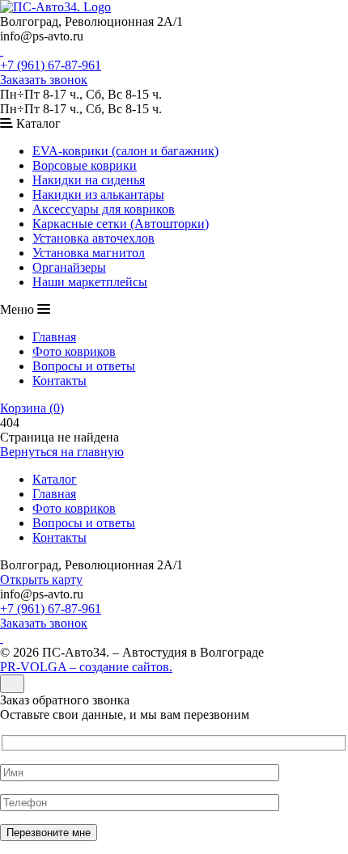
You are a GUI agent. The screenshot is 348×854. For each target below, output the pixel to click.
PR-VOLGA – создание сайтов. (86, 667)
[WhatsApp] (1, 50)
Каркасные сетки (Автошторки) (120, 223)
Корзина (32, 408)
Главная (54, 337)
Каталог (54, 479)
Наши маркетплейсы (89, 282)
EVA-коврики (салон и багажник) (125, 151)
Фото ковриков (74, 351)
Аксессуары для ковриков (103, 209)
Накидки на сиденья (88, 180)
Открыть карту (41, 579)
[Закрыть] (12, 683)
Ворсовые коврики (84, 165)
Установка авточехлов (93, 238)
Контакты (59, 380)
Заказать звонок (43, 80)
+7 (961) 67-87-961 (50, 65)
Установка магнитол (88, 253)
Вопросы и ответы (83, 366)
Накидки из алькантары (98, 194)
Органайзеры (69, 267)
